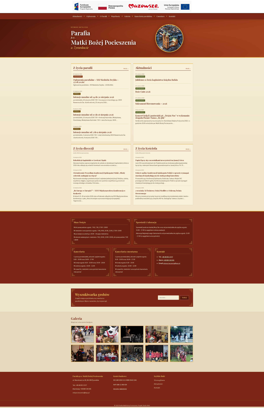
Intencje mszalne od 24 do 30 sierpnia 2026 (93, 97)
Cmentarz (160, 16)
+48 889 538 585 (168, 260)
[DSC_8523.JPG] (157, 334)
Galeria (127, 16)
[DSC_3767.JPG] (132, 334)
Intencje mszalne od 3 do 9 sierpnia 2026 (92, 132)
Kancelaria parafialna (143, 16)
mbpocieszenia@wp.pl (171, 263)
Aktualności (77, 16)
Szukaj (184, 298)
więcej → (126, 68)
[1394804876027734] (181, 334)
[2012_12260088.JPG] (107, 334)
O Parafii (103, 16)
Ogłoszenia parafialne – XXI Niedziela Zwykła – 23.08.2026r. (95, 80)
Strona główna (159, 380)
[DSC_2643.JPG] (107, 353)
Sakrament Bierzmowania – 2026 (151, 103)
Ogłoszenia (90, 16)
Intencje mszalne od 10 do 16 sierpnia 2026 (93, 114)
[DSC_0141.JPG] (181, 353)
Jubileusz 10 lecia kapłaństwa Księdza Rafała (156, 79)
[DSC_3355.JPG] (82, 353)
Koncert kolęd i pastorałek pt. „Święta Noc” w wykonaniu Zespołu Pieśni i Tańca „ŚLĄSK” (162, 116)
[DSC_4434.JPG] (132, 353)
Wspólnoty (115, 16)
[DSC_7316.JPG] (157, 353)
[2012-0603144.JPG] (82, 334)
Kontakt (172, 16)
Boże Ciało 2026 (142, 91)
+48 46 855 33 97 (167, 257)
